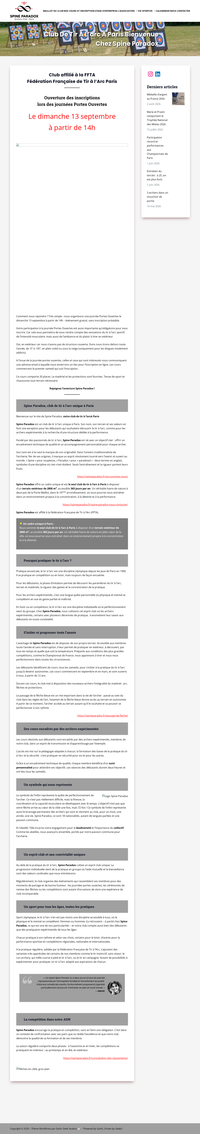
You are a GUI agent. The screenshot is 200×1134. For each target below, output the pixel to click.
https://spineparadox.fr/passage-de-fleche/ (102, 715)
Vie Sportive (145, 10)
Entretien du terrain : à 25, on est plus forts (156, 175)
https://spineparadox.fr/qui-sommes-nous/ (102, 476)
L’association (126, 10)
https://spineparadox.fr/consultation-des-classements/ (95, 1058)
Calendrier (163, 10)
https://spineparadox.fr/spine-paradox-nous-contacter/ (95, 504)
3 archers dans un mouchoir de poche (157, 197)
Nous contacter (180, 10)
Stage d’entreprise (106, 10)
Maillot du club (53, 10)
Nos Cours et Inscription (79, 10)
